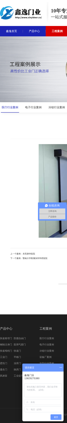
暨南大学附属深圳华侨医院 (35, 258)
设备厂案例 (46, 357)
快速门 (17, 351)
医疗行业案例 (10, 107)
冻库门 (17, 363)
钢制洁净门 (6, 344)
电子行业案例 (33, 107)
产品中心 (6, 328)
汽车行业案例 (47, 363)
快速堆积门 (6, 351)
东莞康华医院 (29, 254)
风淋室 (3, 375)
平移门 (17, 357)
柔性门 (3, 363)
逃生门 (3, 369)
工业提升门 (20, 375)
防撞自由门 (20, 338)
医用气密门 (20, 344)
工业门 (3, 357)
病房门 (17, 369)
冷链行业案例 (56, 107)
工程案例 (46, 328)
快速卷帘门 (6, 338)
